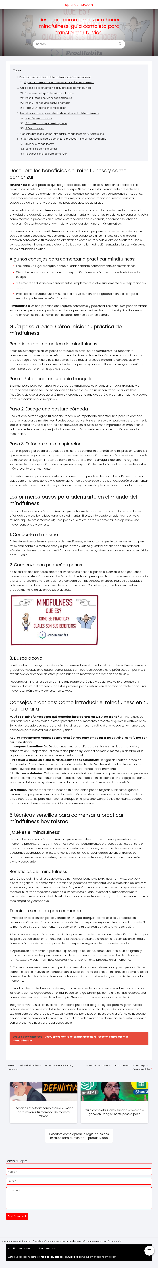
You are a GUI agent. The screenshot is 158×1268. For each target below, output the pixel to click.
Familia (12, 1248)
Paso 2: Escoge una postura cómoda (47, 103)
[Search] (119, 43)
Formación (25, 1248)
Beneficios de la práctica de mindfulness (49, 93)
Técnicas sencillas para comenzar (46, 154)
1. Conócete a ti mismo (38, 118)
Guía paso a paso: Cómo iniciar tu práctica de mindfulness (55, 88)
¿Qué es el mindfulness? (39, 144)
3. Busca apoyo (34, 128)
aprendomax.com (79, 4)
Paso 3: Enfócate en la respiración (46, 108)
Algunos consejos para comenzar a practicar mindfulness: (59, 82)
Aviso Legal (74, 1256)
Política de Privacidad (49, 1256)
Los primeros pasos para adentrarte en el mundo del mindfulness (59, 113)
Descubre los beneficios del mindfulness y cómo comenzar (55, 77)
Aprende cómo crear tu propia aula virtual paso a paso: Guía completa (118, 1067)
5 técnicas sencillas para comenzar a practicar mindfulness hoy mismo (63, 138)
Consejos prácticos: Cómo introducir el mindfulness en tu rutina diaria (62, 134)
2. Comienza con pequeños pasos (46, 123)
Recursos (51, 1248)
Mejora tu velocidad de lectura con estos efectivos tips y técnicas (40, 1067)
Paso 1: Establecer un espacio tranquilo (48, 98)
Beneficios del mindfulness (41, 149)
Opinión (38, 1248)
